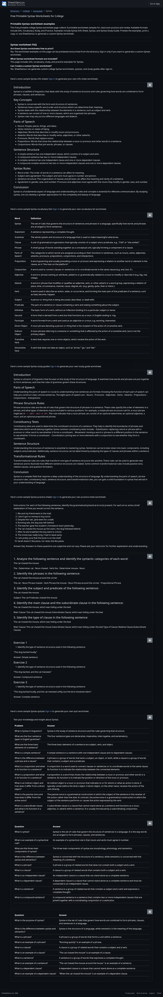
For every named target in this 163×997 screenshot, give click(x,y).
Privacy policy (129, 993)
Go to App (155, 3)
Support (152, 993)
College (26, 11)
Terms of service (142, 993)
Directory (14, 11)
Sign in (52, 78)
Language (38, 11)
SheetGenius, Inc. (9, 993)
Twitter (159, 993)
